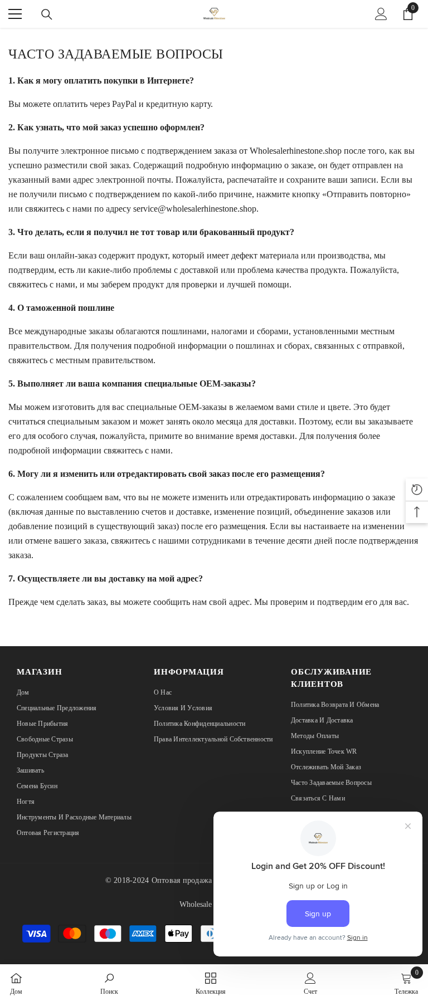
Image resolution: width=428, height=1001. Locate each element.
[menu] (15, 14)
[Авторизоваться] (381, 14)
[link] (109, 982)
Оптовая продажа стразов (196, 880)
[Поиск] (47, 14)
